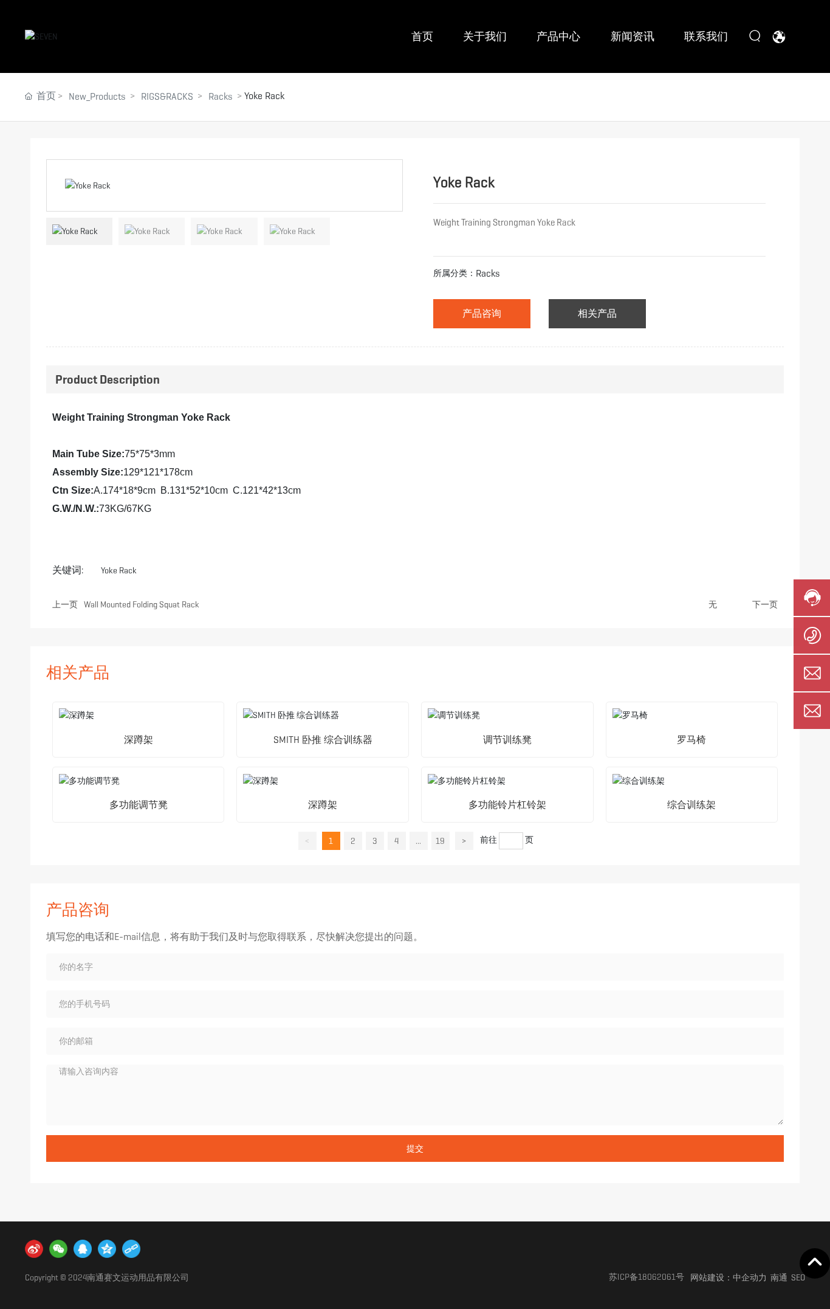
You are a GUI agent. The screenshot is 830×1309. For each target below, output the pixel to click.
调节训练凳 (507, 739)
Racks (220, 96)
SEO (798, 1277)
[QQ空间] (107, 1249)
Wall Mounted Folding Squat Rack (141, 604)
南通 (778, 1277)
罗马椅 (691, 739)
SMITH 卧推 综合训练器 (322, 739)
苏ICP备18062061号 (646, 1276)
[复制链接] (131, 1249)
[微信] (58, 1249)
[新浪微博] (34, 1249)
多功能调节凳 (138, 804)
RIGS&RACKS (167, 96)
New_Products (97, 96)
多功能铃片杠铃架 (507, 804)
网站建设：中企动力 (728, 1277)
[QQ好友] (83, 1249)
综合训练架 (691, 804)
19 (440, 840)
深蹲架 (138, 739)
